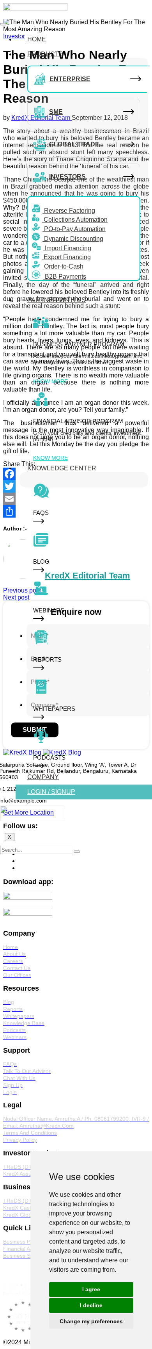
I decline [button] (91, 1305)
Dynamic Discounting (72, 238)
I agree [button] (91, 1289)
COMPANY (43, 777)
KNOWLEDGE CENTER (61, 468)
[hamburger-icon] (3, 24)
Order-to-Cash (62, 266)
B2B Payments (64, 276)
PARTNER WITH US (56, 300)
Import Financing (67, 248)
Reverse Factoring (68, 210)
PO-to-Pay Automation (74, 229)
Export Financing (66, 257)
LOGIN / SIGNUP (51, 791)
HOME (36, 39)
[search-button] (77, 852)
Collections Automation (75, 219)
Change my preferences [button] (91, 1321)
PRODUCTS (45, 54)
